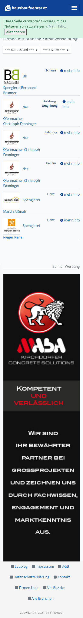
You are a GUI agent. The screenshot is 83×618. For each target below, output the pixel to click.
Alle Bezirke (56, 587)
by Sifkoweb (54, 613)
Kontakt (63, 577)
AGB (65, 566)
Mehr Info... (58, 26)
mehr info (72, 70)
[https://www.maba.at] (41, 417)
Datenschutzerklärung (31, 577)
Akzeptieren (15, 32)
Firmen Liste (29, 587)
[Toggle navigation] (74, 8)
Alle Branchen (42, 598)
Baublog (21, 566)
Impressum (45, 566)
